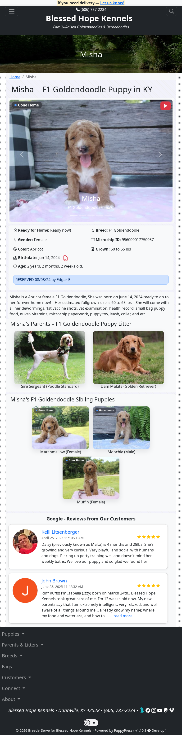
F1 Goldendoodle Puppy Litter (94, 323)
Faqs (7, 666)
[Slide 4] (99, 215)
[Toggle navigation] (11, 11)
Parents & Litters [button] (21, 645)
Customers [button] (14, 677)
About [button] (9, 699)
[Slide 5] (108, 215)
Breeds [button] (10, 655)
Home (14, 76)
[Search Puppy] (171, 11)
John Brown (54, 580)
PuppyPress (123, 730)
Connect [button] (11, 688)
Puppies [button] (11, 634)
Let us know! (112, 2)
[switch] (91, 722)
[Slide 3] (91, 215)
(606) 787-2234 (93, 9)
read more (123, 615)
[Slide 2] (82, 215)
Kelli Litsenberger (60, 532)
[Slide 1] (73, 215)
